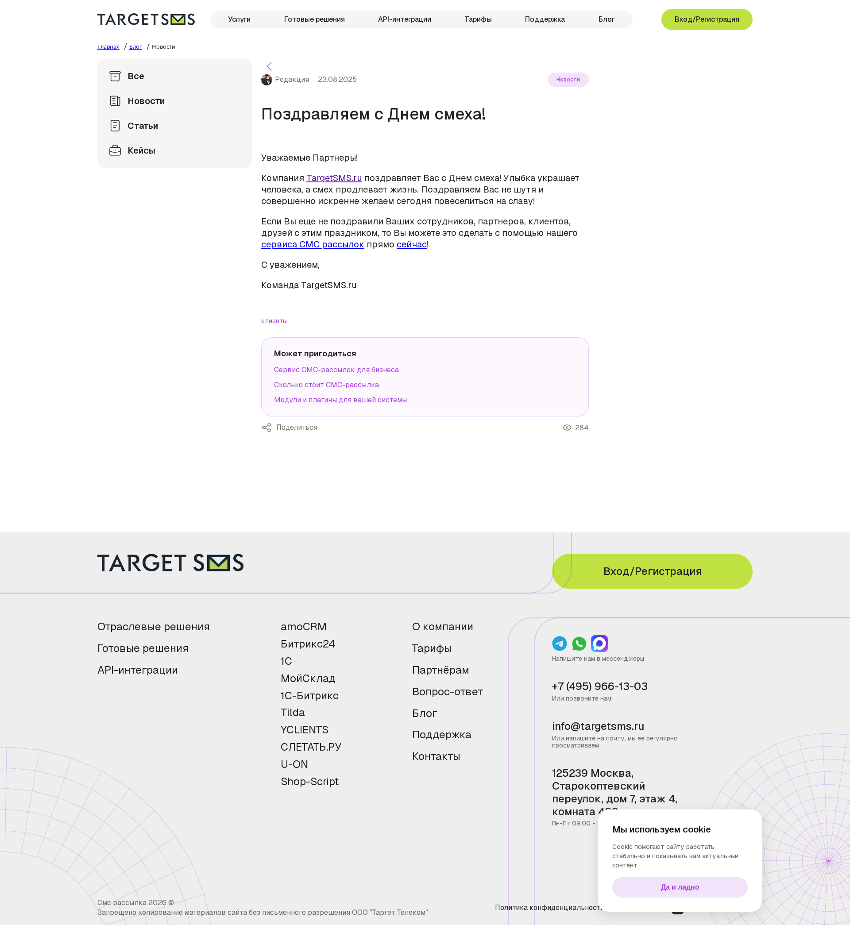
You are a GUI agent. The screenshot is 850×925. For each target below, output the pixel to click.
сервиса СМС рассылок (312, 244)
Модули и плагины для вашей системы (340, 400)
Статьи (143, 125)
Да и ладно (680, 887)
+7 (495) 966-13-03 (600, 686)
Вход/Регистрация (707, 19)
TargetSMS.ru (334, 178)
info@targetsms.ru (598, 726)
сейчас (412, 244)
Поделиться (268, 427)
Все (136, 76)
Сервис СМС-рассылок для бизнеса (336, 369)
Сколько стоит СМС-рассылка (326, 384)
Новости (146, 101)
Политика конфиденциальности (549, 907)
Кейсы (141, 150)
